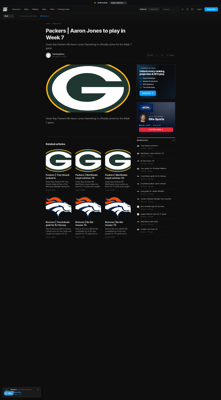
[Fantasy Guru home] (5, 9)
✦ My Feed (154, 9)
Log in (199, 9)
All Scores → (44, 16)
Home (48, 23)
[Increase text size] (162, 55)
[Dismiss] (38, 389)
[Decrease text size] (157, 55)
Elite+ (52, 9)
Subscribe (211, 9)
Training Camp (63, 9)
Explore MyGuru (118, 3)
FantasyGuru (58, 54)
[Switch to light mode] (182, 9)
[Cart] (192, 9)
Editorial (143, 9)
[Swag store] (187, 9)
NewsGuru (57, 23)
